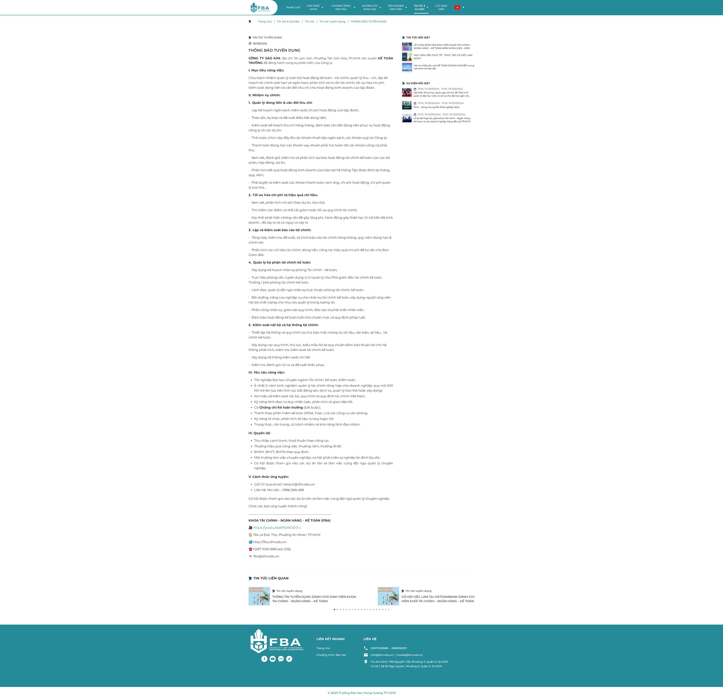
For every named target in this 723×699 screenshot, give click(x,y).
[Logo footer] (277, 640)
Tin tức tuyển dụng (332, 21)
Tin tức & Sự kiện (288, 21)
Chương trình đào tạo (331, 655)
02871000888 (379, 648)
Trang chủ (265, 21)
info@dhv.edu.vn (382, 655)
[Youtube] (273, 659)
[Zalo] (281, 659)
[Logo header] (260, 7)
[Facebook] (264, 659)
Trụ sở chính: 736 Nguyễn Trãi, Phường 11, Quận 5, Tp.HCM (409, 661)
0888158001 (399, 648)
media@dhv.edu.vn (410, 655)
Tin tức (309, 21)
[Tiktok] (289, 659)
